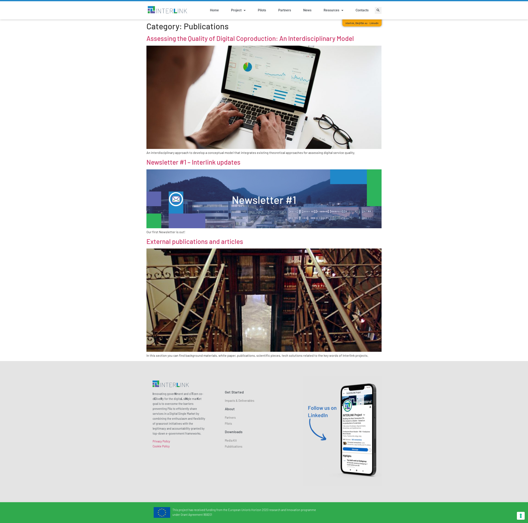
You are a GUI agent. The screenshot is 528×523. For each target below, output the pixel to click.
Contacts (362, 10)
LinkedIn (374, 23)
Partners (284, 10)
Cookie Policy (161, 446)
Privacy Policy (161, 441)
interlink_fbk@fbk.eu (356, 23)
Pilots (262, 10)
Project (236, 10)
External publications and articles (194, 241)
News (307, 10)
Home (214, 10)
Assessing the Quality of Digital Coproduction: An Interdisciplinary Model (250, 38)
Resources (331, 10)
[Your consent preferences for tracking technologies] (521, 516)
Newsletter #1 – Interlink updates (193, 162)
